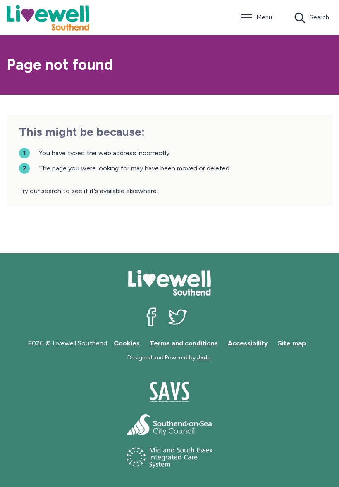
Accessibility (248, 343)
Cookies (127, 343)
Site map (292, 343)
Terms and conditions (184, 343)
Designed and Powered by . (169, 357)
